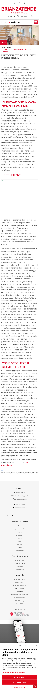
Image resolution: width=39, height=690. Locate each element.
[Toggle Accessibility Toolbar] (35, 686)
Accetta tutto (19, 677)
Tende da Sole (19, 535)
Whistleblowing (19, 600)
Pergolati (19, 532)
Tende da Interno (19, 560)
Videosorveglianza (19, 597)
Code (19, 526)
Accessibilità (19, 604)
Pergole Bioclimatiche (19, 529)
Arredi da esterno (19, 550)
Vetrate (20, 547)
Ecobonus (15, 22)
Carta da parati (20, 569)
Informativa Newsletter (19, 585)
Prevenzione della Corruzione (19, 594)
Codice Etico (19, 591)
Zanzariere (19, 566)
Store (5, 22)
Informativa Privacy (19, 579)
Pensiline (19, 538)
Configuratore (24, 16)
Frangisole (19, 544)
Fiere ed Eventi (19, 588)
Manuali (12, 16)
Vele (19, 541)
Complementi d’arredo (19, 563)
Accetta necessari (19, 682)
